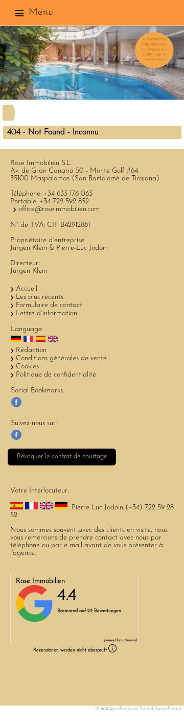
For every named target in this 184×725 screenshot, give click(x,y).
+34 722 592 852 (64, 201)
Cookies (27, 366)
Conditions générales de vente (61, 358)
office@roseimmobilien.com (59, 209)
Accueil (26, 289)
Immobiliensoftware (160, 708)
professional (129, 640)
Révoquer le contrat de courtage (62, 456)
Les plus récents (39, 297)
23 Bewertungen (104, 611)
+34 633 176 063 (68, 194)
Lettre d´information (46, 313)
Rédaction (31, 350)
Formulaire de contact (49, 305)
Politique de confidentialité (56, 375)
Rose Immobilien (40, 581)
